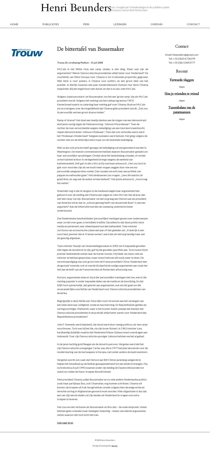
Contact (193, 24)
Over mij (157, 24)
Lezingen (120, 24)
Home (14, 24)
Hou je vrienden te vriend (182, 94)
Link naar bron (65, 422)
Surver (114, 446)
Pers (86, 24)
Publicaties (50, 24)
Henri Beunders (76, 8)
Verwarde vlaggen (182, 80)
